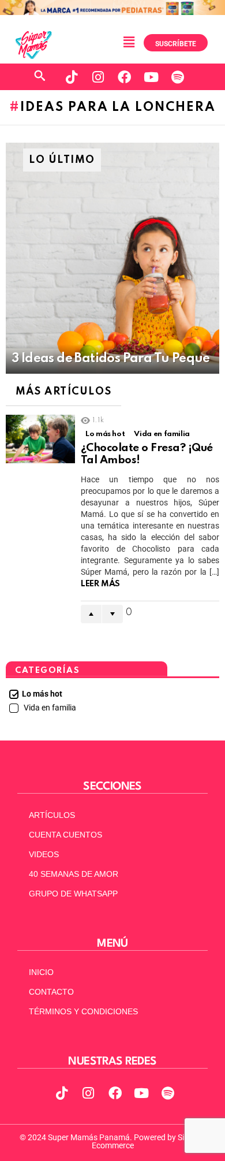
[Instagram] (98, 77)
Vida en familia (162, 434)
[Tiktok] (71, 77)
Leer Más (100, 584)
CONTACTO (51, 991)
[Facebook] (124, 77)
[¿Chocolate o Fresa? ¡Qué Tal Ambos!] (40, 439)
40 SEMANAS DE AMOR (73, 874)
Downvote (112, 614)
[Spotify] (177, 77)
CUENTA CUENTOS (65, 834)
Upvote (91, 614)
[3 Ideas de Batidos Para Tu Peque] (112, 258)
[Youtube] (151, 77)
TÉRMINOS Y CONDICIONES (83, 1011)
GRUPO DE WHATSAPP (73, 893)
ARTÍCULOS (52, 815)
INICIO (41, 972)
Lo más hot (105, 434)
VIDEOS (44, 854)
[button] (128, 42)
